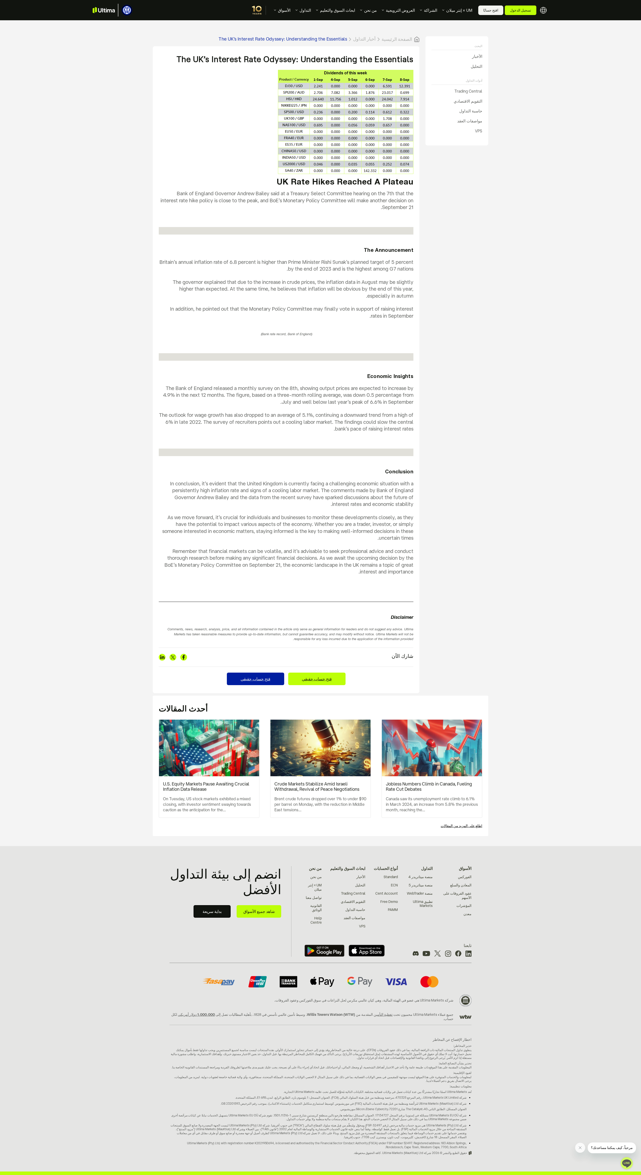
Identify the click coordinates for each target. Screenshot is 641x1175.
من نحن (370, 10)
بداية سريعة (212, 911)
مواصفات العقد (469, 121)
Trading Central (468, 91)
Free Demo (389, 902)
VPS (478, 131)
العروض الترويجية (400, 10)
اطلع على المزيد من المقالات (461, 826)
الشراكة (430, 10)
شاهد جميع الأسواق (259, 911)
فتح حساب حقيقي (317, 679)
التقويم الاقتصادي (468, 101)
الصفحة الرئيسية (397, 39)
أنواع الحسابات (386, 868)
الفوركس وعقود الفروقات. (293, 1000)
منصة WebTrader (420, 893)
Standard (391, 877)
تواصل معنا (314, 898)
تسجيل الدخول (520, 10)
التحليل (476, 66)
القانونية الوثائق (316, 908)
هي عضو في (410, 1000)
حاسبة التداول (470, 111)
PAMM (393, 910)
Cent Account (386, 893)
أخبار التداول (364, 38)
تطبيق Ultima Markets (423, 904)
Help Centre (316, 920)
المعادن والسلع (460, 885)
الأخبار (477, 56)
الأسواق (284, 10)
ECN (394, 885)
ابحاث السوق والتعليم (337, 10)
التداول (305, 10)
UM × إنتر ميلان (459, 10)
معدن (467, 914)
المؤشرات (463, 906)
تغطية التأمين (383, 1015)
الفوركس (464, 877)
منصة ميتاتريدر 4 (420, 877)
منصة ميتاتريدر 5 (421, 885)
